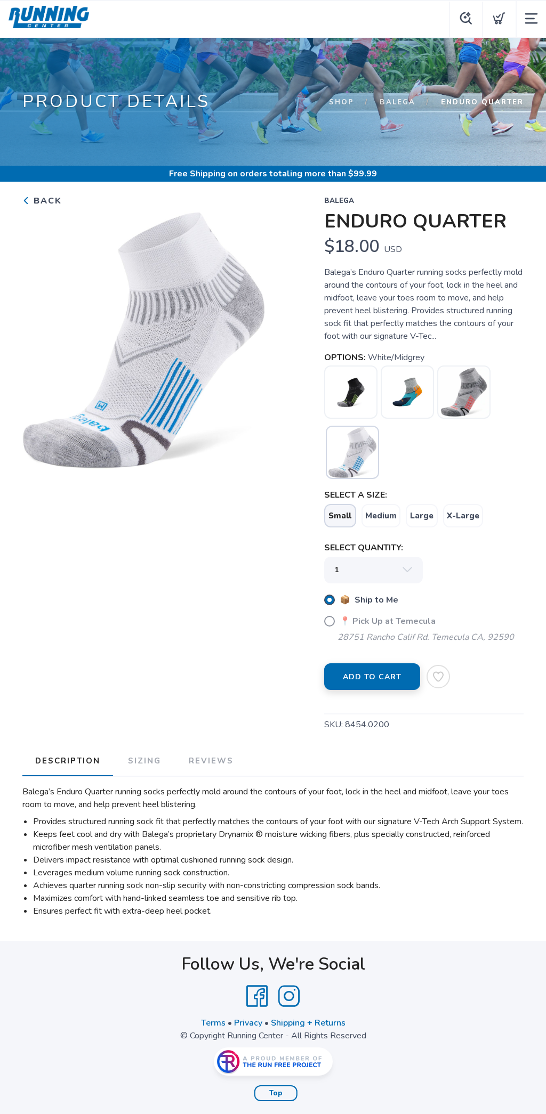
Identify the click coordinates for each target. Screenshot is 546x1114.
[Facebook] (257, 996)
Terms (213, 1023)
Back (46, 201)
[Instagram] (289, 996)
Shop (341, 102)
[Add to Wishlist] (438, 676)
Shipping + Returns (308, 1023)
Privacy (248, 1023)
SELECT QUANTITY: (363, 548)
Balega (397, 102)
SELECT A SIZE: (355, 495)
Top (276, 1093)
